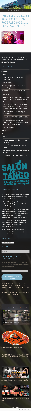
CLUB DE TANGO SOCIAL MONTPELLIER (13, 91)
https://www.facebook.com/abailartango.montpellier (15, 355)
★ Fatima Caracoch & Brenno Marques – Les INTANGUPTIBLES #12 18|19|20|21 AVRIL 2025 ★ (16, 99)
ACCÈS (3, 134)
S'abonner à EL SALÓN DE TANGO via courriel (12, 257)
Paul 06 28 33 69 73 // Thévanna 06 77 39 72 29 (15, 287)
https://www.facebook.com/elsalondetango (15, 294)
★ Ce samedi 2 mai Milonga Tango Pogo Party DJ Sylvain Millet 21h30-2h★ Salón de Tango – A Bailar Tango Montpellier (15, 197)
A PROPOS (16, 10)
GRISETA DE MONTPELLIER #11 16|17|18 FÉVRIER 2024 (14, 113)
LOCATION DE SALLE (8, 127)
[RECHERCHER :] (15, 251)
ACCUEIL (10, 10)
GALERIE (4, 137)
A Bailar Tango (7, 82)
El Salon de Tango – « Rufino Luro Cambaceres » (12, 78)
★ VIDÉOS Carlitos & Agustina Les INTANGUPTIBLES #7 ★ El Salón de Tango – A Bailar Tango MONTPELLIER (16, 122)
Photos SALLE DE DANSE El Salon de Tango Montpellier (15, 141)
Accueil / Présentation (15, 407)
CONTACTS (5, 130)
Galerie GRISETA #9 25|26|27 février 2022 (16, 117)
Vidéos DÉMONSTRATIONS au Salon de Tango (14, 146)
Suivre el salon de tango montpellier (12, 277)
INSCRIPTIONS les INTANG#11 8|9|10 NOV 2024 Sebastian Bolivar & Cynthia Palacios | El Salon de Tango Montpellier (15, 232)
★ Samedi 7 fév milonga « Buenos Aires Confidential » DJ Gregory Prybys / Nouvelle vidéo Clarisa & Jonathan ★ (14, 204)
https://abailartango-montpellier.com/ (12, 347)
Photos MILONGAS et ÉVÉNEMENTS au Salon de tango (16, 151)
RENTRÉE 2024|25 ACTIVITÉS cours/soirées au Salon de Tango (15, 87)
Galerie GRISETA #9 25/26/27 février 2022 (15, 156)
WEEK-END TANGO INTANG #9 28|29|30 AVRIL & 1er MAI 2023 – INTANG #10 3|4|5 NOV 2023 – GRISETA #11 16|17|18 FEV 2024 (15, 106)
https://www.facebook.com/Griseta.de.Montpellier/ (15, 380)
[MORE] (22, 10)
